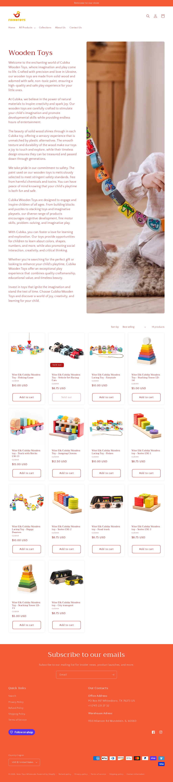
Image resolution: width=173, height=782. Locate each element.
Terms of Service (17, 720)
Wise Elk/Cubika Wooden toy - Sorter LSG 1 (146, 452)
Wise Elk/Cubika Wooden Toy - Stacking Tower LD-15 (26, 605)
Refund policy (65, 774)
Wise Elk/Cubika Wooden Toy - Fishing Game (26, 376)
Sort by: (115, 327)
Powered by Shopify (46, 774)
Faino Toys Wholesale (26, 774)
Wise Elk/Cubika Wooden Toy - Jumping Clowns (66, 452)
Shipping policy (116, 774)
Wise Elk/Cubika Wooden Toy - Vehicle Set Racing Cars (66, 377)
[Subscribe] (113, 675)
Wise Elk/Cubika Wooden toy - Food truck (106, 528)
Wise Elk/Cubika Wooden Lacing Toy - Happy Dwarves (26, 529)
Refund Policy (15, 708)
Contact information (135, 774)
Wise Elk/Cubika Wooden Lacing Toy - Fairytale (106, 376)
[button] (27, 27)
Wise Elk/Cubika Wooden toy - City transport (66, 604)
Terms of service (98, 774)
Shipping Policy (16, 714)
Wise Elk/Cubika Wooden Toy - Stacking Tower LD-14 (146, 377)
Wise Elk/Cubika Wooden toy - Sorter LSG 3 (146, 528)
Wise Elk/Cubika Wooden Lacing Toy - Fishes (106, 452)
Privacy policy (81, 774)
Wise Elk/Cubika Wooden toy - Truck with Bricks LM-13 (26, 453)
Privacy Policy (15, 702)
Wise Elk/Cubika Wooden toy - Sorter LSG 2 (66, 528)
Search (12, 696)
